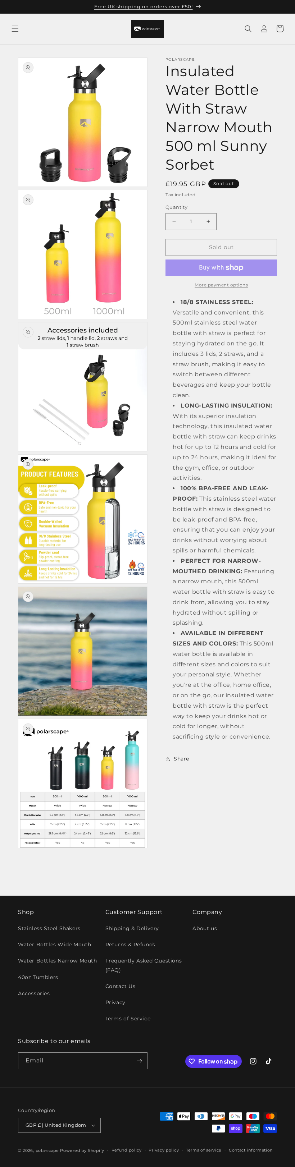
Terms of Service (128, 1018)
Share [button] (181, 758)
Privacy (115, 1002)
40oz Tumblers (38, 977)
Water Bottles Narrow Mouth (57, 960)
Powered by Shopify (82, 1150)
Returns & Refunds (130, 944)
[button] (15, 29)
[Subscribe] (139, 1060)
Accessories (34, 993)
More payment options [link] (221, 285)
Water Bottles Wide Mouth (54, 944)
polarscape (47, 1150)
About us (204, 928)
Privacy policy (164, 1150)
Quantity (176, 207)
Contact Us (120, 986)
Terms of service (204, 1150)
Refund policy (127, 1150)
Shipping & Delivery (132, 928)
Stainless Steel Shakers (49, 928)
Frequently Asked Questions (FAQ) (143, 965)
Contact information (251, 1150)
